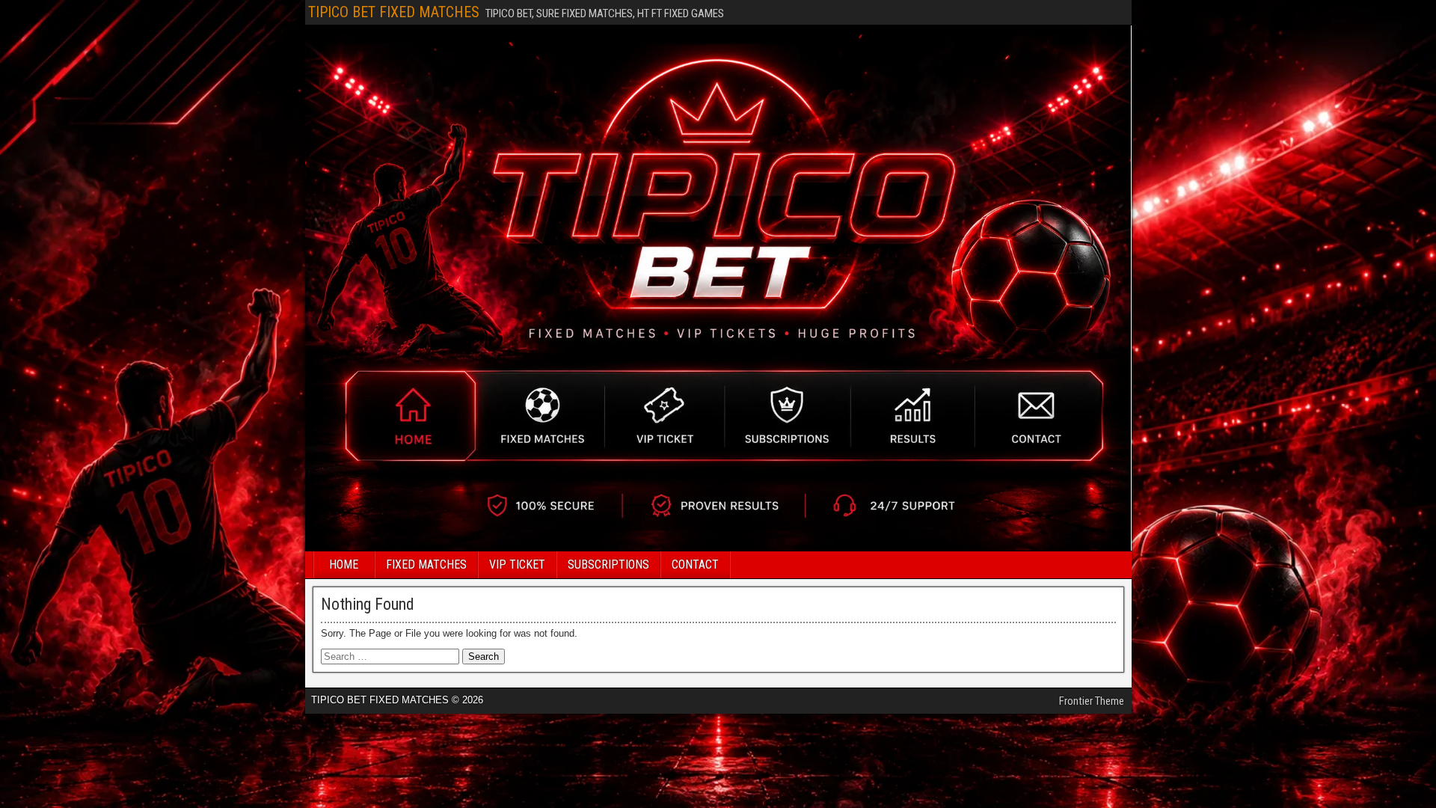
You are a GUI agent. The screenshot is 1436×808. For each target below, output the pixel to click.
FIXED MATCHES (426, 564)
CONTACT (695, 564)
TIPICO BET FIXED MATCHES (393, 12)
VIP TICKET (517, 564)
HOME (343, 564)
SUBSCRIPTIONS (608, 564)
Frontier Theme (1091, 701)
